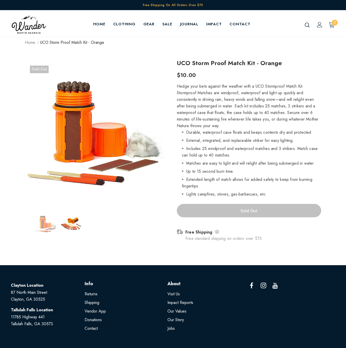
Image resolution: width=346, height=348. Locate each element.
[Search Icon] (307, 24)
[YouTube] (275, 285)
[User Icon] (319, 24)
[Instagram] (263, 285)
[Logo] (28, 25)
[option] (97, 133)
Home (30, 42)
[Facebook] (251, 285)
